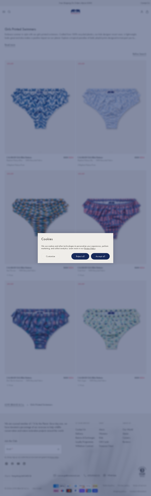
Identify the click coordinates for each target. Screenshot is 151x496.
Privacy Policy (89, 248)
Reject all (80, 256)
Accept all (100, 256)
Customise (50, 256)
